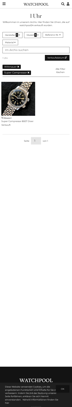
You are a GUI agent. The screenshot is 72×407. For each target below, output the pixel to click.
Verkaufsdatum (56, 57)
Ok (62, 389)
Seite (26, 141)
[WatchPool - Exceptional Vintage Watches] (36, 4)
